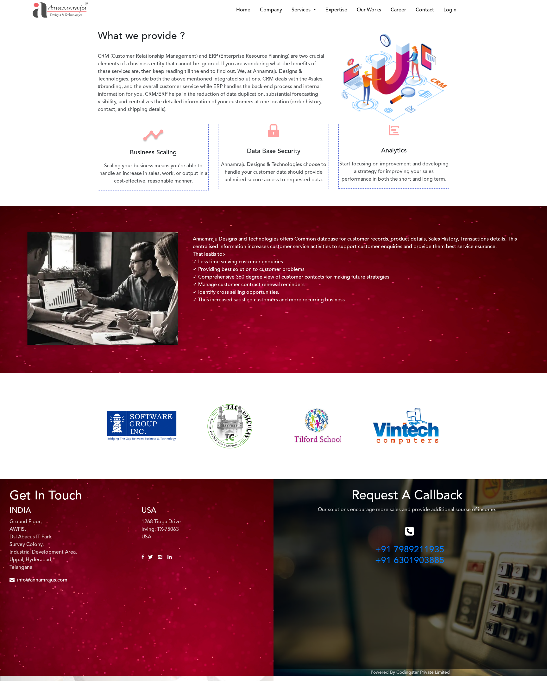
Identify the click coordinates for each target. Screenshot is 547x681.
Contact (425, 10)
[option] (141, 426)
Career (398, 10)
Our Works (369, 10)
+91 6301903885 (409, 560)
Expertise (336, 10)
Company (271, 10)
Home (243, 10)
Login (449, 10)
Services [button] (302, 10)
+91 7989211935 (409, 550)
